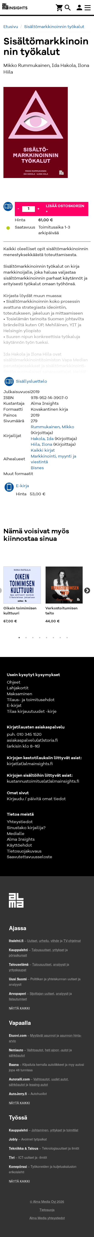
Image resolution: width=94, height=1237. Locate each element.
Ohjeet (13, 682)
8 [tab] (67, 637)
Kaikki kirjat (43, 450)
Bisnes (37, 468)
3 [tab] (33, 637)
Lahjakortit (18, 688)
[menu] (88, 7)
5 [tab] (46, 637)
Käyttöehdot (19, 845)
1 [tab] (19, 637)
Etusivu (10, 27)
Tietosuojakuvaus (24, 851)
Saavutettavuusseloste (29, 857)
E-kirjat (14, 706)
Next (87, 590)
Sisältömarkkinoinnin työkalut (54, 27)
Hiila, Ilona (41, 445)
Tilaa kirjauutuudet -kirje (32, 712)
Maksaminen (19, 694)
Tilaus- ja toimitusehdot (31, 700)
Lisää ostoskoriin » (65, 208)
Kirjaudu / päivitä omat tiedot (36, 799)
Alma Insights (21, 839)
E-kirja (22, 486)
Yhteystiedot (20, 822)
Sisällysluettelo (31, 381)
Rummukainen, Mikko (52, 427)
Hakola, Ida (42, 439)
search (68, 8)
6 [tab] (53, 637)
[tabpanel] (22, 588)
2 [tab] (26, 637)
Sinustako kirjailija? (26, 828)
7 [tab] (60, 637)
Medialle (15, 834)
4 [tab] (39, 637)
